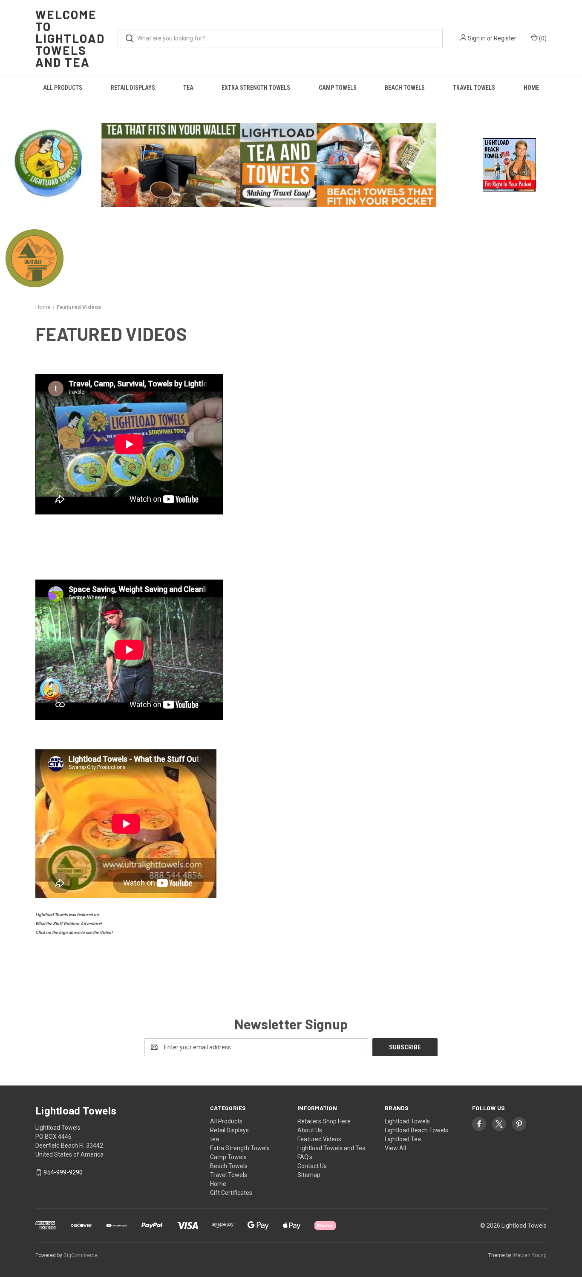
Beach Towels (405, 87)
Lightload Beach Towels (416, 1130)
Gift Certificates (231, 1192)
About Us (309, 1130)
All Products (62, 87)
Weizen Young (530, 1255)
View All (395, 1148)
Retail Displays (133, 87)
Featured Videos (319, 1139)
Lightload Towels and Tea (331, 1148)
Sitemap (308, 1174)
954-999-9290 (63, 1173)
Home (531, 87)
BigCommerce (80, 1255)
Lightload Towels (407, 1121)
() (542, 38)
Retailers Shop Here (324, 1121)
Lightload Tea (403, 1139)
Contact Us (312, 1166)
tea (188, 87)
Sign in (477, 38)
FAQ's (304, 1157)
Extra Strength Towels (256, 87)
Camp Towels (338, 87)
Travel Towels (474, 87)
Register (505, 38)
